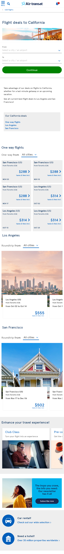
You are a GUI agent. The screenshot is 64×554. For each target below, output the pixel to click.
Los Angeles (10, 125)
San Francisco (11, 128)
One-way (6, 155)
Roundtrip (7, 245)
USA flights (9, 9)
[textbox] (32, 49)
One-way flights (12, 122)
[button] (32, 69)
